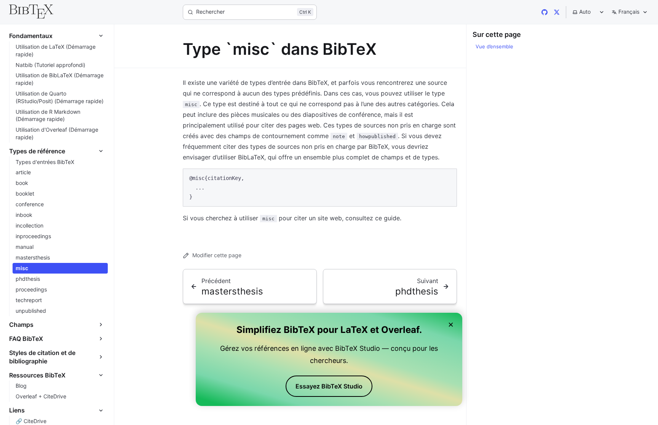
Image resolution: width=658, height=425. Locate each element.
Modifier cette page (216, 255)
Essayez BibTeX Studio (329, 386)
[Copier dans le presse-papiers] (447, 178)
